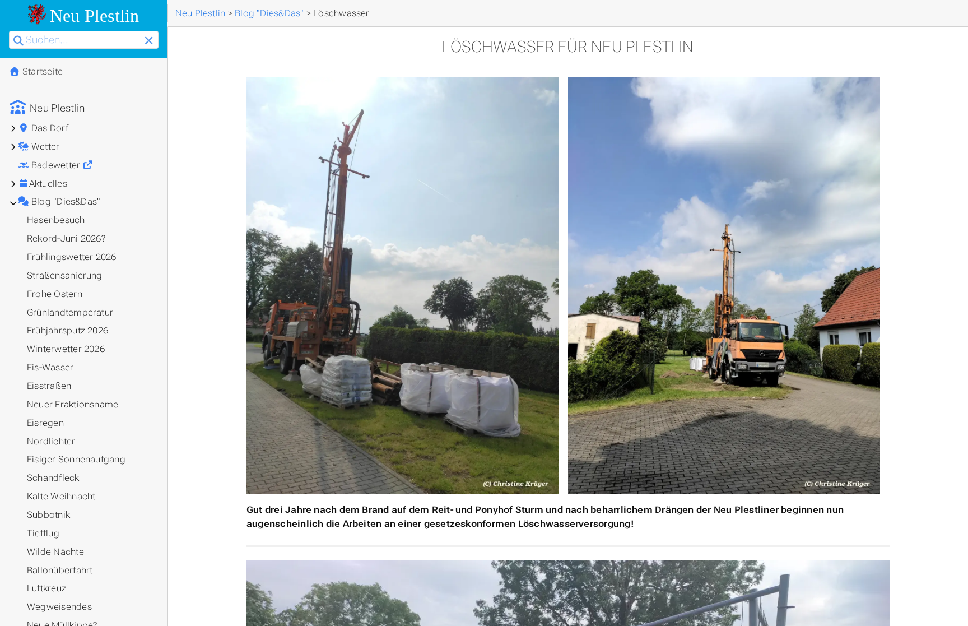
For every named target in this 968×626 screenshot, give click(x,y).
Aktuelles (48, 183)
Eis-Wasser (50, 367)
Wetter (44, 146)
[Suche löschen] (148, 41)
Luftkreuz (46, 588)
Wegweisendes (59, 606)
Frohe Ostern (54, 294)
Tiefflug (43, 533)
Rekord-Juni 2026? (66, 238)
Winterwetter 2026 (66, 349)
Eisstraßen (49, 386)
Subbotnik (48, 514)
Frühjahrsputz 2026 (67, 330)
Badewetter (56, 165)
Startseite (41, 71)
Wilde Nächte (55, 551)
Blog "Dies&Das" (65, 201)
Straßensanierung (65, 275)
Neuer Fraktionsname (72, 404)
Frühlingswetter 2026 (72, 257)
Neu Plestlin (56, 108)
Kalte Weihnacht (61, 496)
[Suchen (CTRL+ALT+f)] (18, 41)
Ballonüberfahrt (59, 570)
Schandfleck (53, 477)
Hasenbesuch (56, 220)
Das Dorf (48, 128)
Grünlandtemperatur (70, 312)
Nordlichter (51, 441)
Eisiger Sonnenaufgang (76, 459)
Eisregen (45, 423)
